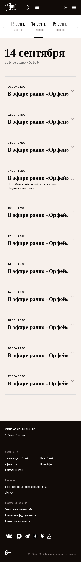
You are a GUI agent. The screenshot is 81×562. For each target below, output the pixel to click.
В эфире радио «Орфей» (38, 178)
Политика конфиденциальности (20, 515)
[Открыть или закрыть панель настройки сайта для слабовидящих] (66, 7)
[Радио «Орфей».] (27, 7)
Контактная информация (17, 521)
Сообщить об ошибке (15, 435)
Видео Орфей (46, 458)
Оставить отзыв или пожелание (20, 429)
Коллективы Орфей (14, 470)
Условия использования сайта (19, 509)
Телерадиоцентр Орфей (16, 458)
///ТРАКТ (10, 492)
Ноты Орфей (46, 464)
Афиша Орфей (12, 464)
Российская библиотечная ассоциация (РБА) (26, 487)
